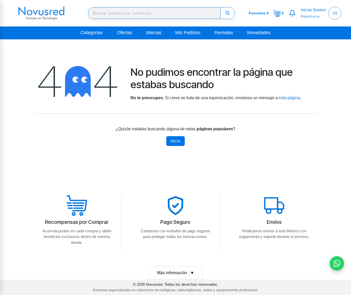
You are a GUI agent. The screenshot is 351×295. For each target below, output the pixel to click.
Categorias (91, 32)
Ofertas (124, 32)
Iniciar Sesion (313, 10)
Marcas (153, 32)
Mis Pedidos (187, 32)
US (334, 13)
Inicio (175, 141)
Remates (224, 32)
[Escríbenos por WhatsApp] (337, 263)
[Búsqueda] (227, 13)
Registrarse (310, 16)
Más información (175, 273)
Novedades (259, 32)
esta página (289, 98)
